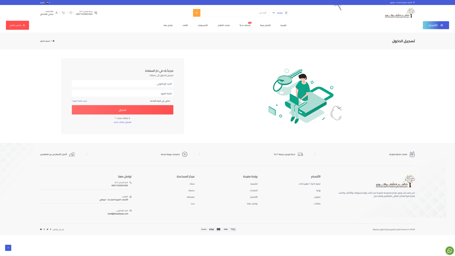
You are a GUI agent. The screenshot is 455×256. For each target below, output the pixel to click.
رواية (318, 190)
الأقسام (254, 197)
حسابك (191, 190)
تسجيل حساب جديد (122, 122)
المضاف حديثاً (245, 25)
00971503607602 (119, 185)
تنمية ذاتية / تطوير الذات (310, 183)
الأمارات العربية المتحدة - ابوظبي (113, 199)
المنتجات (254, 190)
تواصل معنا (168, 25)
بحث (193, 203)
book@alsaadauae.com (118, 214)
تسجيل (122, 109)
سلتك (192, 183)
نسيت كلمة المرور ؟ (79, 100)
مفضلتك (191, 197)
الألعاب (185, 25)
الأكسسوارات (203, 25)
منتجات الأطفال (224, 25)
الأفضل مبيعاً (265, 25)
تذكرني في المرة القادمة (160, 100)
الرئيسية (283, 25)
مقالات (317, 203)
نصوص (317, 197)
